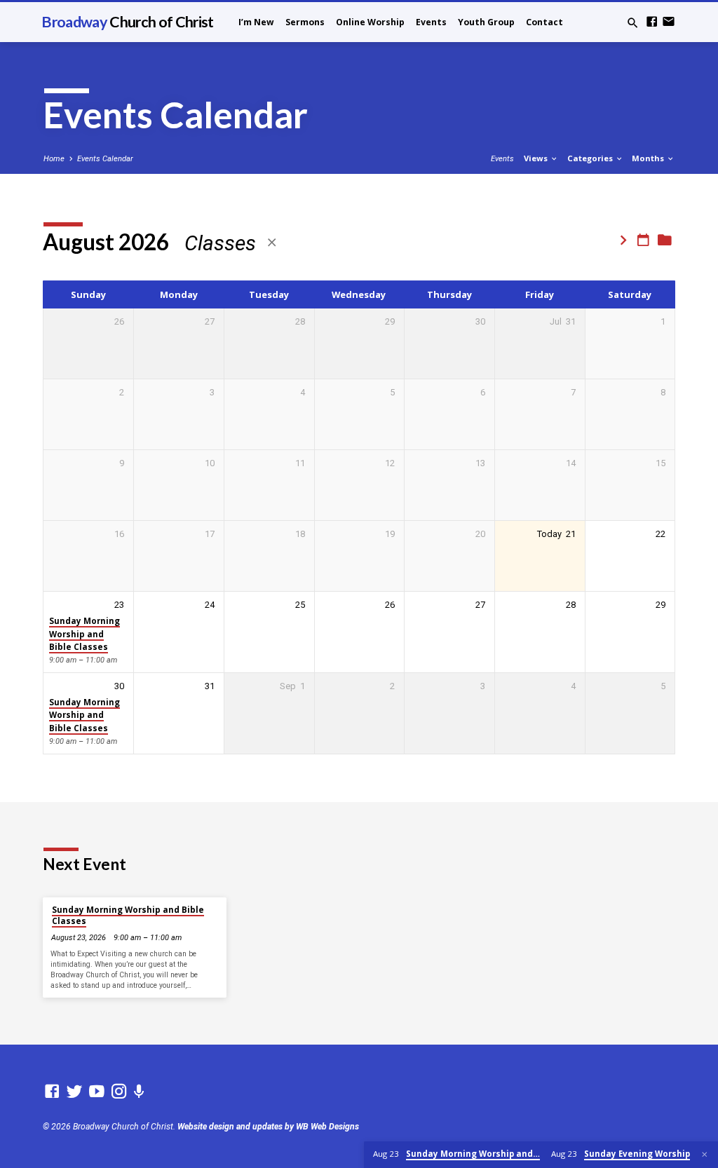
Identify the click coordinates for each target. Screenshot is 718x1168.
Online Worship (370, 22)
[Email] (668, 22)
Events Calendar (105, 158)
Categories (591, 158)
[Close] (704, 1155)
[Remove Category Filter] (271, 243)
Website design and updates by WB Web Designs (268, 1127)
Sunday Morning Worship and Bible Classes (84, 634)
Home (54, 158)
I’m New (256, 22)
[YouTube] (97, 1091)
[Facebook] (651, 22)
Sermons (305, 22)
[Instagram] (119, 1091)
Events (431, 22)
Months (649, 158)
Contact (544, 22)
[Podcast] (139, 1092)
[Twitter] (74, 1091)
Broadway (127, 22)
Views (537, 158)
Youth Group (486, 22)
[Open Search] (632, 23)
